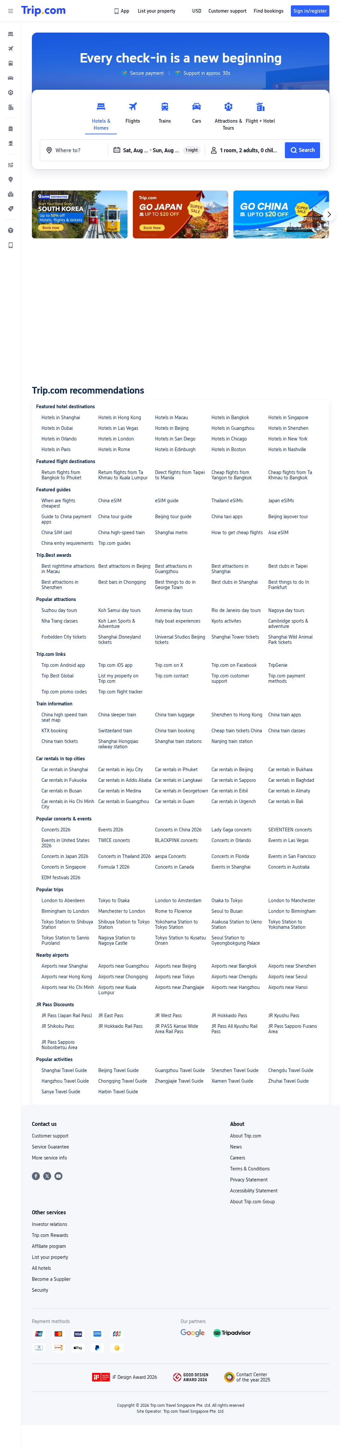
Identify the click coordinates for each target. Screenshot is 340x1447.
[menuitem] (10, 34)
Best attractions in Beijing (124, 566)
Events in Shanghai (231, 867)
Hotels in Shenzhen (288, 428)
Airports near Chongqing (123, 976)
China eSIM (110, 500)
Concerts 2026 (56, 829)
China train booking (175, 730)
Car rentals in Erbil (230, 790)
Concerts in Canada (174, 867)
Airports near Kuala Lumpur (117, 990)
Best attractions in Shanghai (230, 568)
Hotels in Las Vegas (118, 428)
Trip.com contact (172, 675)
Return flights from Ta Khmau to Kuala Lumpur (122, 475)
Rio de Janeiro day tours (236, 610)
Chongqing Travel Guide (122, 1081)
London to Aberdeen (63, 900)
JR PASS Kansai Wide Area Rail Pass (176, 1029)
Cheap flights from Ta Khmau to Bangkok (290, 475)
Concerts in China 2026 (178, 829)
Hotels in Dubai (57, 428)
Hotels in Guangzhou (233, 428)
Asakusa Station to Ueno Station (237, 924)
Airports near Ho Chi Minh (68, 987)
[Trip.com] (43, 11)
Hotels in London (116, 438)
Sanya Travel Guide (61, 1091)
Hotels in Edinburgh (175, 449)
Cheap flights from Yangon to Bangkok (232, 475)
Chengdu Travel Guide (290, 1070)
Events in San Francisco (292, 856)
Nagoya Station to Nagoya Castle (116, 940)
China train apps (284, 714)
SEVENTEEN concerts (290, 829)
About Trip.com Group (252, 1201)
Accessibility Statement (254, 1190)
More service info (49, 1157)
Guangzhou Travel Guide (180, 1070)
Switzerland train (115, 730)
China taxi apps (227, 516)
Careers (237, 1157)
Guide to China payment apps (66, 519)
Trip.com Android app (63, 665)
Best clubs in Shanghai (235, 582)
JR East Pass (110, 1015)
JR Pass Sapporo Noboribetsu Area (59, 1044)
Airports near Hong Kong (67, 976)
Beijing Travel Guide (118, 1070)
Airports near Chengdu (234, 976)
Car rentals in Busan (62, 790)
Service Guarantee (50, 1146)
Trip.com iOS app (115, 665)
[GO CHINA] (281, 214)
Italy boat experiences (177, 621)
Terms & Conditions (250, 1168)
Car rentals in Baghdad (291, 780)
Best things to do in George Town (175, 584)
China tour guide (115, 516)
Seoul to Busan (227, 911)
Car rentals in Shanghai (65, 769)
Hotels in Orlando (59, 438)
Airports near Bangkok (234, 966)
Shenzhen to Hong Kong (237, 714)
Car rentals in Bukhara (290, 769)
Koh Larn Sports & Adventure (116, 623)
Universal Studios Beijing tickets (180, 639)
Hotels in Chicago (229, 438)
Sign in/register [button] (310, 11)
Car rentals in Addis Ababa (124, 780)
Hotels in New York (287, 438)
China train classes (286, 730)
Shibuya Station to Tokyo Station (124, 924)
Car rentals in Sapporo (234, 780)
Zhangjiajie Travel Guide (179, 1081)
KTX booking (54, 730)
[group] (142, 73)
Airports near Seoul (287, 976)
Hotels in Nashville (287, 449)
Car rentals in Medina (119, 790)
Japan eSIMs (281, 500)
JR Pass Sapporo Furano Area (292, 1029)
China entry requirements (67, 543)
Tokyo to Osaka (113, 900)
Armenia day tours (173, 610)
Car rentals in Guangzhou (123, 801)
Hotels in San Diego (175, 438)
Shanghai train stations (178, 741)
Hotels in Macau (171, 417)
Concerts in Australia (288, 867)
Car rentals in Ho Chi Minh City (68, 804)
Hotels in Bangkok (230, 417)
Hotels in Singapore (288, 417)
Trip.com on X (169, 665)
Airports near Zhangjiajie (179, 987)
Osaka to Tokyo (227, 900)
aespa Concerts (170, 856)
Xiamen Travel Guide (232, 1081)
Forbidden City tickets (64, 637)
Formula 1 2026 (113, 867)
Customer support (50, 1136)
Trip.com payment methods (286, 678)
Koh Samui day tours (119, 610)
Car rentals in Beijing (232, 769)
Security (40, 1290)
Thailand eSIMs (227, 500)
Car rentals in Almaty (289, 790)
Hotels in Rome (114, 449)
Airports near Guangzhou (123, 966)
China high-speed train (121, 532)
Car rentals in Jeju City (120, 769)
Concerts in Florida (230, 856)
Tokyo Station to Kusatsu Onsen (180, 940)
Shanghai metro (171, 532)
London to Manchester (291, 900)
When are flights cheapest (58, 503)
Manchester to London (121, 911)
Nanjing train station (232, 741)
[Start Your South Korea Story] (80, 214)
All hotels (41, 1268)
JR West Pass (168, 1015)
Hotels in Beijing (172, 428)
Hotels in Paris (56, 449)
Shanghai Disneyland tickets (119, 639)
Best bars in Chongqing (122, 582)
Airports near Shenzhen (292, 966)
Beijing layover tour (288, 516)
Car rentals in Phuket (176, 769)
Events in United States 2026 (65, 843)
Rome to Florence (173, 911)
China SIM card (57, 532)
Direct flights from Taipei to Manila (180, 475)
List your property (50, 1257)
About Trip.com (245, 1136)
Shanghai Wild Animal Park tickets (290, 639)
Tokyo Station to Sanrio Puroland (65, 940)
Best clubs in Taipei (287, 566)
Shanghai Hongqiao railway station (118, 744)
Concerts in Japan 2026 (65, 856)
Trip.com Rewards (50, 1235)
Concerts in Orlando (231, 840)
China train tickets (60, 741)
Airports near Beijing (175, 966)
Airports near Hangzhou (236, 987)
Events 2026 (110, 829)
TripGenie (278, 665)
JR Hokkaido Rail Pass (120, 1026)
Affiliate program (49, 1246)
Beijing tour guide (173, 516)
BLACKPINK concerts (176, 840)
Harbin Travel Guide (118, 1091)
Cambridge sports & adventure (288, 623)
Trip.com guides (114, 543)
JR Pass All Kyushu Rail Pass (234, 1029)
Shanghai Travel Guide (64, 1070)
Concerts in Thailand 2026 (124, 856)
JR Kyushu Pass (283, 1015)
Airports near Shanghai (65, 966)
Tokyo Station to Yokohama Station (286, 924)
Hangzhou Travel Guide (65, 1081)
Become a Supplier (51, 1279)
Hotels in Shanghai (61, 417)
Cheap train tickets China (237, 730)
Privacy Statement (249, 1179)
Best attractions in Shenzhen (60, 584)
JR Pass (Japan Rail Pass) (67, 1015)
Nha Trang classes (60, 621)
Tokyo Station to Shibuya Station (67, 924)
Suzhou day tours (59, 610)
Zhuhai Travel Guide (288, 1081)
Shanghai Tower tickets (235, 637)
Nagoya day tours (286, 610)
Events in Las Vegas (288, 840)
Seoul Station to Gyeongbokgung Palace (236, 940)
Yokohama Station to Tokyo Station (176, 924)
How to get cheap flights (237, 532)
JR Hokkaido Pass (229, 1015)
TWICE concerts (114, 840)
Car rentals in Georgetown (181, 790)
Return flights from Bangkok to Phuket (61, 475)
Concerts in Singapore (64, 867)
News (236, 1146)
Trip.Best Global (57, 675)
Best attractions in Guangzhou (173, 568)
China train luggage (175, 714)
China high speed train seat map (64, 717)
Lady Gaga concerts (231, 829)
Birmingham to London (65, 911)
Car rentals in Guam (175, 801)
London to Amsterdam (178, 900)
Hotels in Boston (229, 449)
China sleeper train (117, 714)
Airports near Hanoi (287, 987)
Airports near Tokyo (175, 976)
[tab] (101, 115)
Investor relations (49, 1224)
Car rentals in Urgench (234, 801)
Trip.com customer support (230, 678)
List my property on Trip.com (118, 678)
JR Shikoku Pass (58, 1026)
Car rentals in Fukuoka (64, 780)
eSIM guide (167, 500)
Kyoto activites (226, 621)
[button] (10, 11)
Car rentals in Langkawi (178, 780)
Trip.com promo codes (64, 691)
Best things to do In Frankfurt (288, 584)
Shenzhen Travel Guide (235, 1070)
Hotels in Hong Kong (119, 417)
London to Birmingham (292, 911)
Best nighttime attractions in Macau (68, 568)
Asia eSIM (278, 532)
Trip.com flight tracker (120, 691)
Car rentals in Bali (285, 801)
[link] (122, 11)
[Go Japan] (180, 214)
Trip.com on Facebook (234, 665)
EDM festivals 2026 (61, 877)
